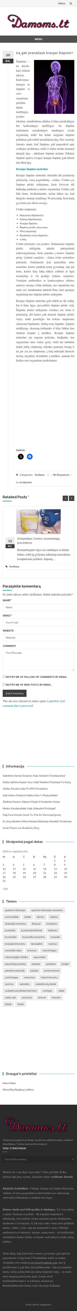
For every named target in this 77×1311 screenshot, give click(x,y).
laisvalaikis (37, 943)
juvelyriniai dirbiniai (31, 930)
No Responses (61, 474)
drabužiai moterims (15, 923)
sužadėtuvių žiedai (45, 983)
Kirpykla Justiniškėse (15, 1188)
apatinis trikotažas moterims (47, 910)
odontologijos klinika (16, 957)
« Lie (5, 888)
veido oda (10, 997)
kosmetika (10, 936)
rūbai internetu (49, 977)
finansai (36, 923)
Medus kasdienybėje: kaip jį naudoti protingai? (29, 808)
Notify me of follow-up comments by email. (37, 677)
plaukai (34, 970)
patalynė (51, 963)
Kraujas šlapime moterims (32, 169)
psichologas (11, 977)
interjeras (51, 923)
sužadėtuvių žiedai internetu (21, 990)
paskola (36, 963)
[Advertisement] (38, 409)
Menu (61, 3)
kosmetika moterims (33, 936)
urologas (47, 990)
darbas (54, 916)
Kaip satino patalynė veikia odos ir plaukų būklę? (30, 795)
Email (7, 615)
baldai (27, 916)
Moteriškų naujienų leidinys (18, 1089)
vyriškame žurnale (61, 1177)
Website (8, 630)
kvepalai (55, 936)
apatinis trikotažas (15, 910)
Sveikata (39, 474)
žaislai (8, 1004)
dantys (40, 916)
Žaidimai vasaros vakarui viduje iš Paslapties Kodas (31, 801)
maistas (53, 943)
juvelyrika (10, 930)
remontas (29, 977)
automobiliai (11, 916)
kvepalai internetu (15, 943)
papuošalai (39, 957)
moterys (32, 950)
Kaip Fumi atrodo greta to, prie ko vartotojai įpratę (32, 814)
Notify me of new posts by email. (29, 684)
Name (7, 600)
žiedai (20, 1004)
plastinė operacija (15, 970)
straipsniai (25, 482)
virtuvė (42, 997)
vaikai (61, 990)
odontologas (49, 950)
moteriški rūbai (13, 950)
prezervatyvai (51, 970)
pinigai (65, 963)
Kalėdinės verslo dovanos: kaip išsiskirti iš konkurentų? (34, 775)
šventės (56, 997)
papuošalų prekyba (15, 963)
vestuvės (27, 997)
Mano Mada (9, 1083)
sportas (9, 983)
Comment (9, 646)
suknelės (25, 983)
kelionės (52, 930)
